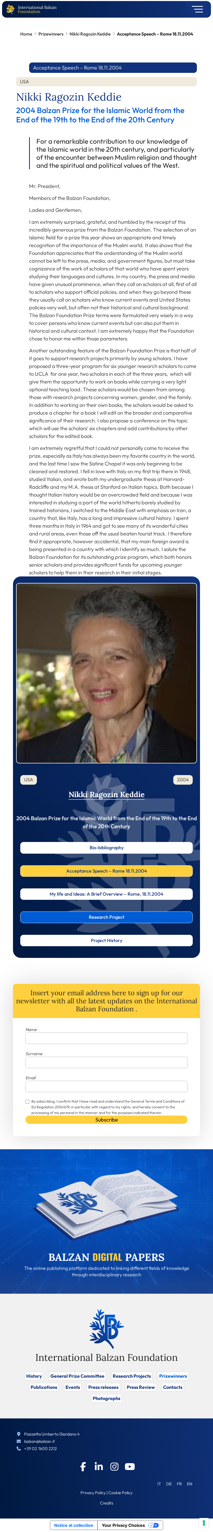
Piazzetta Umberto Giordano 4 (52, 1434)
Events (72, 1387)
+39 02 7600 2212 (40, 1448)
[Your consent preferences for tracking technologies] (204, 1523)
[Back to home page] (11, 9)
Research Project (106, 917)
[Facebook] (83, 1466)
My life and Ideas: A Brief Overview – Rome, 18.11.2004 (106, 894)
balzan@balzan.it (39, 1441)
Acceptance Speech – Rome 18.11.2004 (106, 871)
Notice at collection (73, 1525)
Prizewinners (50, 34)
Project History (106, 940)
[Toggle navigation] (196, 9)
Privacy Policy (93, 1492)
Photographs (106, 1398)
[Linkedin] (98, 1466)
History (34, 1376)
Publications (44, 1387)
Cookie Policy (120, 1492)
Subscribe (106, 1119)
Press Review (141, 1387)
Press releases (103, 1387)
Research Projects (132, 1376)
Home (26, 34)
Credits (106, 1503)
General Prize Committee (77, 1376)
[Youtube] (130, 1466)
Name (31, 1029)
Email (30, 1077)
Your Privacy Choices (123, 1525)
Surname (33, 1053)
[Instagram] (114, 1466)
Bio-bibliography (107, 848)
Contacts (172, 1387)
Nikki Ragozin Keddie (90, 34)
